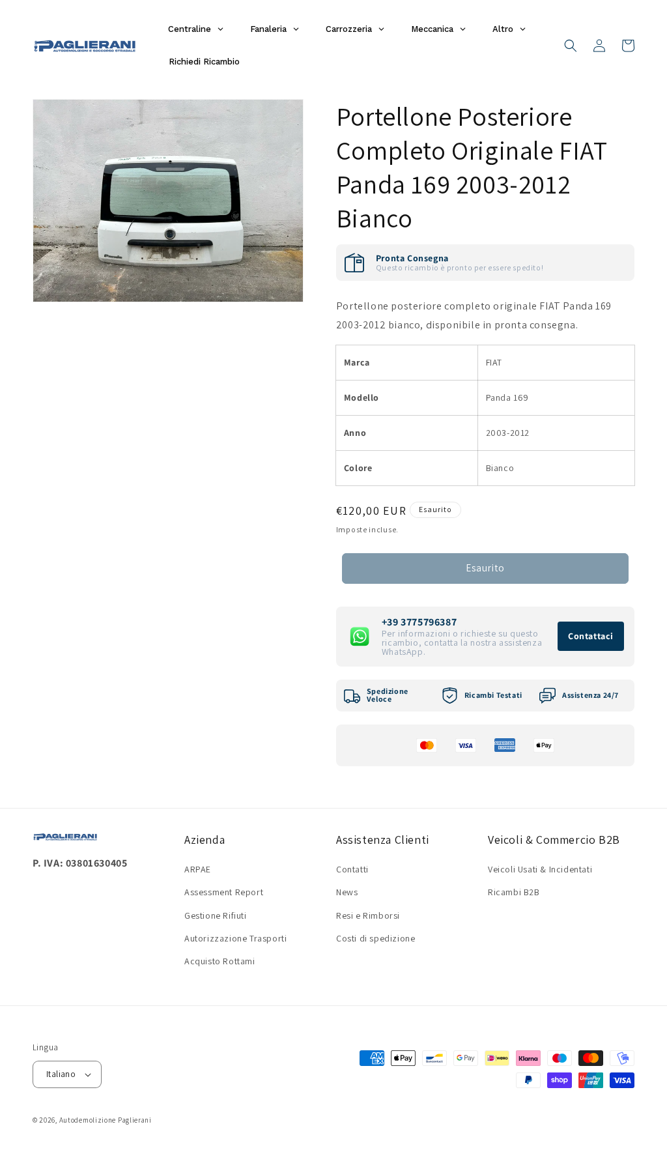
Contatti (352, 869)
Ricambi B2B (514, 892)
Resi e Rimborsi (368, 915)
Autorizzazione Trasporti (235, 938)
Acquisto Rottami (219, 961)
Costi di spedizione (375, 938)
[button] (570, 45)
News (347, 892)
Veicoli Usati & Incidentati (540, 869)
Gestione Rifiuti (215, 915)
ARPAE (197, 869)
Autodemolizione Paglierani (105, 1120)
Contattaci (591, 636)
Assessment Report (223, 892)
